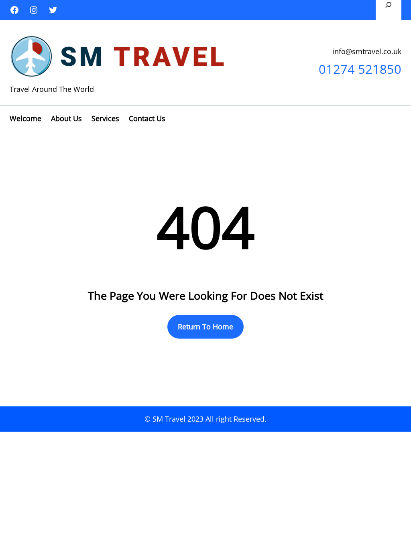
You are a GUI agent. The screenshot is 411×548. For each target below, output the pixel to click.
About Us (66, 118)
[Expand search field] (388, 10)
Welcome (25, 118)
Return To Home (205, 326)
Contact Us (147, 118)
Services (105, 118)
